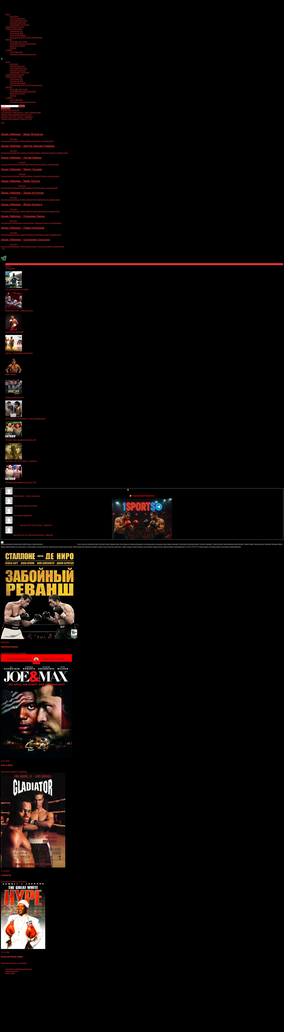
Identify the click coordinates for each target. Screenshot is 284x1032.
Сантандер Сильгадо (36, 247)
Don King (13, 139)
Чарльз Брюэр (259, 544)
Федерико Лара (161, 544)
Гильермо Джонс (21, 223)
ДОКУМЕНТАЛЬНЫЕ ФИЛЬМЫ (23, 44)
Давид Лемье (248, 544)
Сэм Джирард (148, 547)
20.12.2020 (5, 761)
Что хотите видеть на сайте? (17, 289)
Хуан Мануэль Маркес (60, 543)
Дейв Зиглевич (168, 547)
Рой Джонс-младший (14, 332)
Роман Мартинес (179, 547)
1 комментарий (46, 141)
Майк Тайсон (10, 374)
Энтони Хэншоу (21, 547)
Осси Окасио (224, 547)
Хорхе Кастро (53, 547)
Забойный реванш (9, 646)
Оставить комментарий (58, 153)
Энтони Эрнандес (42, 547)
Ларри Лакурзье (228, 544)
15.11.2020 (5, 952)
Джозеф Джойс (104, 544)
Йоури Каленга (34, 211)
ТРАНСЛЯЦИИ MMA (13, 29)
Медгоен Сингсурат (115, 547)
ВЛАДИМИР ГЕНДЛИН (19, 25)
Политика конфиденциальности (23, 54)
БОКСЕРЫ (14, 16)
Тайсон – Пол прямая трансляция (19, 353)
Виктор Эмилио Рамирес (24, 153)
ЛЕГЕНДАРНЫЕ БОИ (18, 21)
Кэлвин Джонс (102, 547)
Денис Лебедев (21, 141)
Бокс (3, 123)
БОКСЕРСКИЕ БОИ (18, 23)
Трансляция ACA (16, 33)
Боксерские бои (7, 141)
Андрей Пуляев (93, 544)
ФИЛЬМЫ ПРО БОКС (19, 42)
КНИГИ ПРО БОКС (17, 46)
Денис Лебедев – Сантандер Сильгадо (25, 239)
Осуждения (10, 268)
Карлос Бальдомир (65, 547)
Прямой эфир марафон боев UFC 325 (20, 440)
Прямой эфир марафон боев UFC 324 (20, 482)
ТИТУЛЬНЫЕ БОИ (17, 19)
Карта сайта (10, 973)
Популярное (10, 264)
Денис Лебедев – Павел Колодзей (22, 227)
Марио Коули (157, 547)
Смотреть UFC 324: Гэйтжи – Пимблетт (21, 461)
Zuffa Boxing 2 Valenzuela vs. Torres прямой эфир (25, 419)
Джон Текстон (82, 544)
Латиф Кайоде (33, 164)
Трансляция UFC (16, 31)
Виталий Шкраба (193, 544)
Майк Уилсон (33, 188)
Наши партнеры (11, 971)
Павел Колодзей (34, 235)
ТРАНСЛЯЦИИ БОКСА (14, 27)
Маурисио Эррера (91, 547)
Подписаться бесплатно (143, 495)
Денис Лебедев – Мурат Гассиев (21, 169)
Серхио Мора (17, 544)
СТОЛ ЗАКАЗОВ (16, 52)
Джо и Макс (7, 765)
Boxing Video (6, 3)
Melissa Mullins (11, 547)
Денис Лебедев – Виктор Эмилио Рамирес (28, 146)
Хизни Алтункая (34, 200)
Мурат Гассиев (34, 176)
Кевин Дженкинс (173, 544)
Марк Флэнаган (34, 141)
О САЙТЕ (9, 50)
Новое (8, 266)
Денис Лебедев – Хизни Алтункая (22, 192)
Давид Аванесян (78, 547)
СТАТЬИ (13, 48)
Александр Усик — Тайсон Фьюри (19, 311)
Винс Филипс (239, 544)
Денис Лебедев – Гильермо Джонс (23, 216)
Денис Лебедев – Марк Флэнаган (22, 134)
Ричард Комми (137, 547)
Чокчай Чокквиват (206, 544)
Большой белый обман (12, 956)
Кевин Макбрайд (235, 547)
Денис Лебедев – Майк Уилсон (20, 181)
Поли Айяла (183, 544)
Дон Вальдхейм (214, 547)
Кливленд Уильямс (271, 544)
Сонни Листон (192, 546)
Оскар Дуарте (204, 547)
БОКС (7, 14)
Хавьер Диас (114, 544)
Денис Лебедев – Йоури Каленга (21, 204)
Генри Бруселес (37, 544)
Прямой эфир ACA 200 (14, 397)
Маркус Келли (218, 544)
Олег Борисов (124, 544)
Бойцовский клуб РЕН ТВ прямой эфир (26, 38)
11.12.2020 (5, 871)
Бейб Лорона (27, 544)
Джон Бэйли (31, 547)
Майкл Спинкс (127, 547)
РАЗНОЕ (8, 40)
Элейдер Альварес (136, 544)
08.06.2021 (5, 642)
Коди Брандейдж (149, 544)
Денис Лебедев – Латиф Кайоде (21, 157)
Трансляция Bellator (18, 35)
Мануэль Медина (6, 544)
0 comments (22, 653)
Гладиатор (6, 875)
